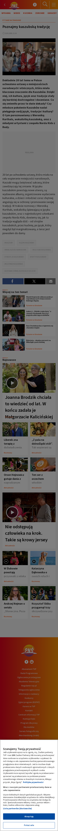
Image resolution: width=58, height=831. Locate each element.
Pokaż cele (29, 825)
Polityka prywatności (33, 782)
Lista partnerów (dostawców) (17, 808)
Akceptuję (29, 816)
